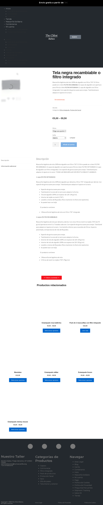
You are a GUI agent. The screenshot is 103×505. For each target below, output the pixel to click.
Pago (77, 480)
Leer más (85, 330)
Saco (42, 479)
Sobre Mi (78, 493)
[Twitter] (44, 446)
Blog (76, 464)
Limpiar (72, 138)
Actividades (12, 14)
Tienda (9, 19)
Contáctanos (11, 24)
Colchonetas (45, 468)
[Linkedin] (72, 446)
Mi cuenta (10, 27)
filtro (54, 128)
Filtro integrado (65, 110)
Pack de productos (48, 474)
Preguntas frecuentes (16, 32)
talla (54, 135)
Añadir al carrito (69, 144)
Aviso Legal (79, 462)
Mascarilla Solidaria (14, 22)
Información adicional (8, 166)
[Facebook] (30, 446)
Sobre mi (11, 16)
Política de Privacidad (83, 485)
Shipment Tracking (82, 490)
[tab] (16, 160)
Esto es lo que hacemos (17, 11)
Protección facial (75, 110)
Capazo (43, 466)
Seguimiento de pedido (17, 29)
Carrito (77, 467)
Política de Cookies (82, 483)
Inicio (8, 9)
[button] (17, 37)
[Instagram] (58, 446)
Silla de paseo (45, 481)
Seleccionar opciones (51, 330)
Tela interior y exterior (49, 484)
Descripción (5, 160)
